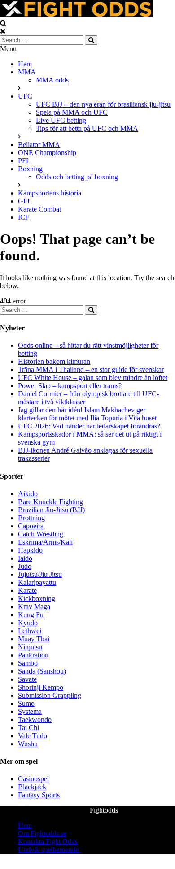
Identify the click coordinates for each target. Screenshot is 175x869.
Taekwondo (35, 719)
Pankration (33, 655)
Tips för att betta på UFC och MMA (87, 128)
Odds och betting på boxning (77, 177)
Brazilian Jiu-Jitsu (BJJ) (51, 510)
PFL (24, 160)
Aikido (28, 493)
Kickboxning (36, 598)
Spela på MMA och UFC (72, 112)
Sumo (26, 703)
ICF (23, 217)
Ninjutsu (30, 647)
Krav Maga (34, 606)
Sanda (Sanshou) (42, 671)
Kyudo (28, 623)
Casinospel (33, 779)
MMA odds (52, 80)
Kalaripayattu (37, 582)
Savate (27, 679)
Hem (25, 64)
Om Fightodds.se (42, 833)
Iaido (25, 558)
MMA (27, 72)
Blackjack (32, 787)
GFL (25, 201)
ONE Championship (47, 152)
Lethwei (29, 631)
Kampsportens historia (49, 193)
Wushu (28, 744)
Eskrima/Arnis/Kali (45, 542)
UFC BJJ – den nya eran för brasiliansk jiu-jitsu (103, 104)
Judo (24, 566)
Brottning (31, 518)
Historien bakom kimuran (54, 361)
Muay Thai (33, 639)
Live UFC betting (61, 120)
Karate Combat (39, 209)
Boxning (30, 169)
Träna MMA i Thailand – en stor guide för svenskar (91, 369)
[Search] (91, 40)
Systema (30, 711)
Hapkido (30, 550)
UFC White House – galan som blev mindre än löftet (92, 377)
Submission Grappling (49, 695)
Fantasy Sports (39, 795)
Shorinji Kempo (40, 687)
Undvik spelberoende (49, 849)
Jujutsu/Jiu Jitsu (40, 574)
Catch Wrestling (40, 534)
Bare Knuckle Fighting (50, 502)
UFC (25, 96)
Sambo (28, 663)
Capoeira (31, 526)
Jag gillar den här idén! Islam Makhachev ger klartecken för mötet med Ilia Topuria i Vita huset (87, 414)
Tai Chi (28, 727)
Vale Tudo (32, 735)
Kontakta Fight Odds (48, 841)
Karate (27, 590)
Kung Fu (31, 614)
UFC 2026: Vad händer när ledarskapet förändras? (89, 426)
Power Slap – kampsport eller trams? (70, 385)
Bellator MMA (39, 144)
